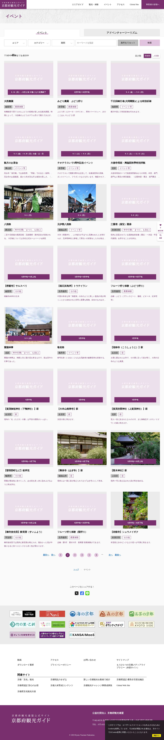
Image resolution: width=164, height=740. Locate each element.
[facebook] (82, 593)
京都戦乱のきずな (58, 679)
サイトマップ (123, 660)
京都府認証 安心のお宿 (27, 685)
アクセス (121, 4)
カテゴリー (39, 43)
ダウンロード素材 (25, 665)
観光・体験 (94, 4)
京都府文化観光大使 (26, 691)
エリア (15, 43)
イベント (108, 4)
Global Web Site (123, 685)
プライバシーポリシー (60, 665)
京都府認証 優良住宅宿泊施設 (130, 679)
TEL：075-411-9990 (101, 724)
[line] (87, 593)
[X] (77, 593)
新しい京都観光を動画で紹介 (97, 679)
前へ (53, 555)
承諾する (156, 735)
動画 (19, 660)
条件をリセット (128, 43)
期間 (63, 43)
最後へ (118, 555)
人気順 (156, 56)
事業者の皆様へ (153, 4)
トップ (76, 570)
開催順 (147, 56)
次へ (111, 555)
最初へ (46, 555)
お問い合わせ (90, 660)
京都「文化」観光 (25, 679)
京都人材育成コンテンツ (61, 685)
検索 (150, 43)
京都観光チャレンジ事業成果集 (98, 685)
